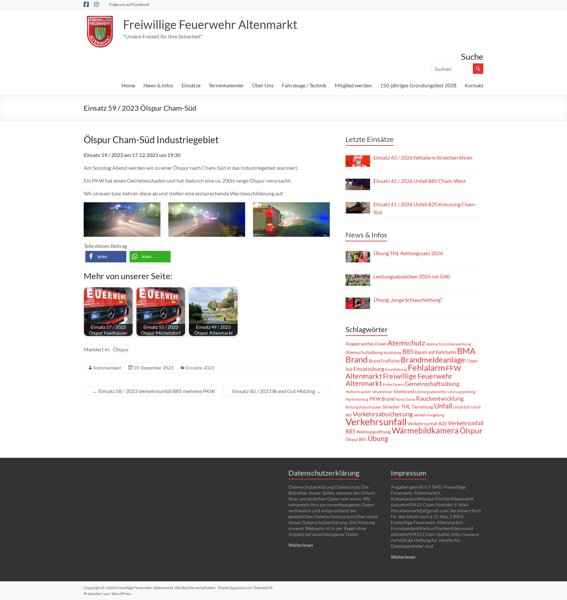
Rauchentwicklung (440, 398)
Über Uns (263, 85)
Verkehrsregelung (429, 414)
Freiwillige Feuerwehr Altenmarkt (210, 24)
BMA (466, 351)
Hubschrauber (358, 391)
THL (405, 406)
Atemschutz (406, 342)
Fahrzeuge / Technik (304, 85)
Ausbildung (392, 352)
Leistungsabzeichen (431, 391)
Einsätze (190, 85)
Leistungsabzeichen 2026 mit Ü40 (411, 276)
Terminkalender (226, 85)
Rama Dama (405, 399)
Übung (378, 438)
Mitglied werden (353, 85)
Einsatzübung (368, 369)
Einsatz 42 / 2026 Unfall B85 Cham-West (419, 181)
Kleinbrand (404, 391)
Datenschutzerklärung (323, 472)
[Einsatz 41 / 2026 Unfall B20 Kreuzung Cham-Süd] (358, 207)
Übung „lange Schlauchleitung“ (408, 300)
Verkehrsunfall (376, 421)
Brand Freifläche (384, 361)
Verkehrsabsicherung (383, 414)
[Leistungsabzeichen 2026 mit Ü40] (358, 280)
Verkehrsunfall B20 (427, 423)
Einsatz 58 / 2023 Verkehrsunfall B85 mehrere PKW (153, 391)
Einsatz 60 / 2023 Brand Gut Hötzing (276, 391)
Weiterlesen (300, 545)
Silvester (391, 407)
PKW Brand (382, 399)
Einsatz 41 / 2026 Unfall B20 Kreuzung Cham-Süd (425, 208)
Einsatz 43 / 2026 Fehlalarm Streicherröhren (422, 157)
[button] (105, 256)
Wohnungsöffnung (374, 431)
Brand (357, 359)
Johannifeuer (382, 391)
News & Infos (158, 85)
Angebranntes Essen (366, 343)
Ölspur (121, 349)
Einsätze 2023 (200, 367)
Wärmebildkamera (425, 430)
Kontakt (474, 85)
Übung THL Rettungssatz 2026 (408, 253)
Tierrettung (422, 407)
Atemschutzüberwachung (448, 344)
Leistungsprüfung (461, 391)
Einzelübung (396, 369)
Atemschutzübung (364, 352)
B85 (407, 351)
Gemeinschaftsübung (432, 383)
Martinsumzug (357, 399)
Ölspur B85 (356, 439)
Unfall (443, 406)
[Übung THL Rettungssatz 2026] (358, 256)
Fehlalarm (426, 367)
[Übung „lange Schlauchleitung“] (358, 303)
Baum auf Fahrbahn (435, 352)
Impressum (408, 472)
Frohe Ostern (393, 384)
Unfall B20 (461, 407)
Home (128, 85)
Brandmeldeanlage (433, 359)
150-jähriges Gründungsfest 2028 (418, 85)
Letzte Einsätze (370, 139)
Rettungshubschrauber (364, 407)
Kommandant (107, 367)
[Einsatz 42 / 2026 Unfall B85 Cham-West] (358, 184)
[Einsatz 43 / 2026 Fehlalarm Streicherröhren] (358, 161)
